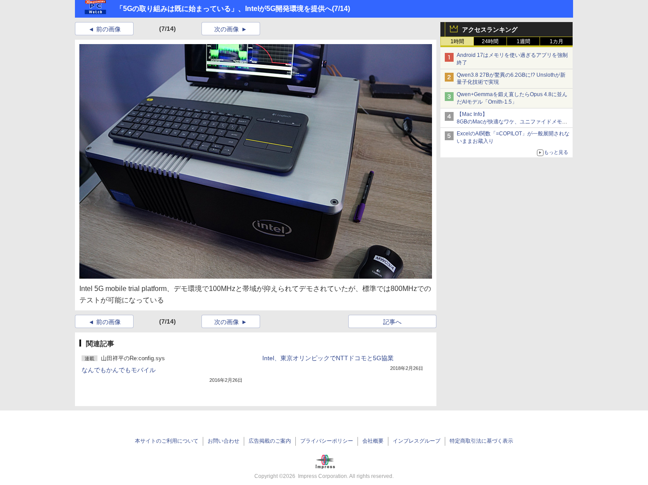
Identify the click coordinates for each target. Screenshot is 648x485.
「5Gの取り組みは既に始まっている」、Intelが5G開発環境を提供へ (224, 8)
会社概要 (373, 441)
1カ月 (556, 41)
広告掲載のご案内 (270, 441)
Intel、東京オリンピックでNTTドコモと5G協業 (328, 358)
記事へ (392, 321)
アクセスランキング (490, 29)
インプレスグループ (416, 441)
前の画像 (108, 29)
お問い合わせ (223, 441)
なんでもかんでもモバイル (119, 369)
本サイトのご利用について (166, 441)
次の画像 (226, 29)
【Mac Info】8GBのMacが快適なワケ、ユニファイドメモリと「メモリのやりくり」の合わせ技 (512, 121)
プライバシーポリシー (326, 441)
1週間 (523, 41)
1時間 (457, 41)
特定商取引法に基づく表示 (481, 441)
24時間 (490, 41)
